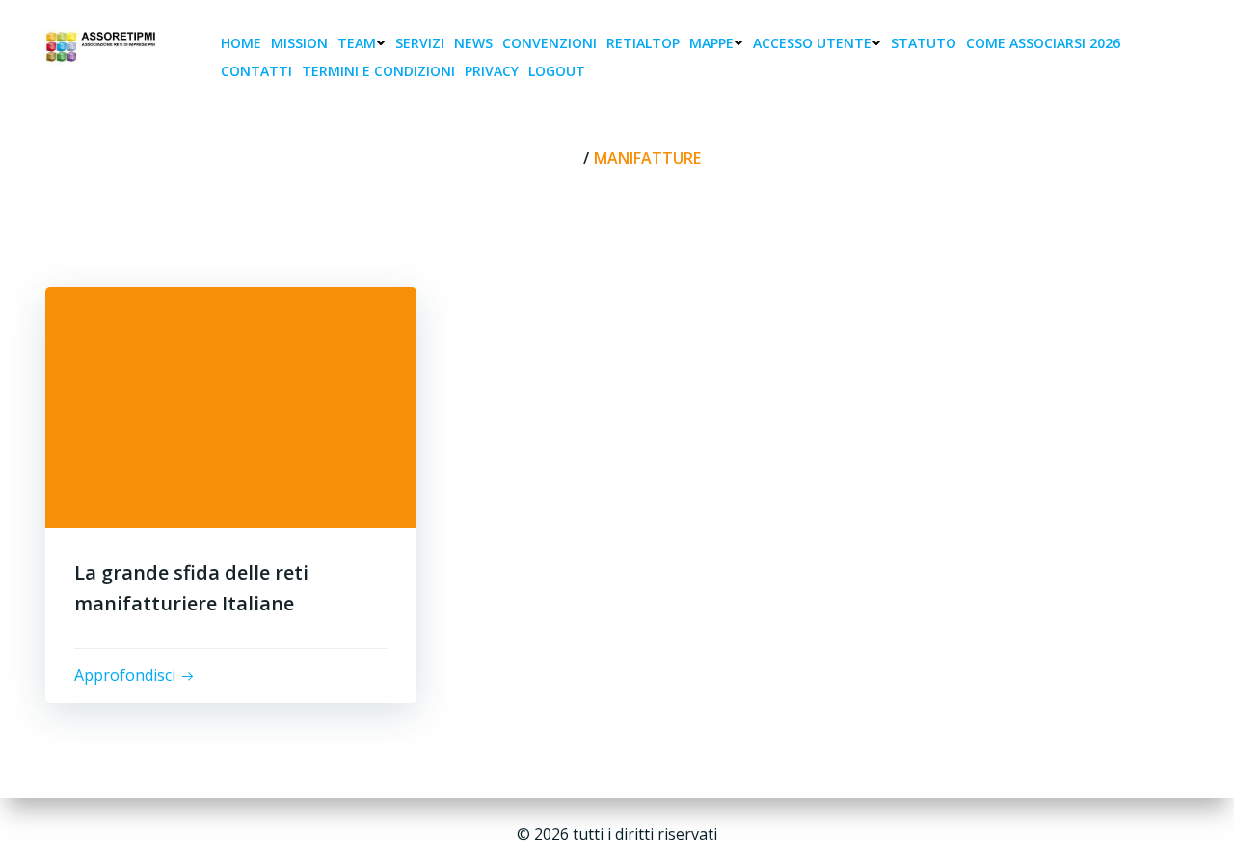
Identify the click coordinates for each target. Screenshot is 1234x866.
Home (241, 43)
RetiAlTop (643, 43)
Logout (556, 71)
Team (356, 43)
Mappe (711, 43)
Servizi (419, 43)
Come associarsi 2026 (1043, 43)
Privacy (492, 71)
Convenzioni (549, 43)
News (473, 43)
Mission (299, 43)
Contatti (256, 71)
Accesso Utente (812, 43)
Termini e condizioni (378, 71)
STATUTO (923, 43)
